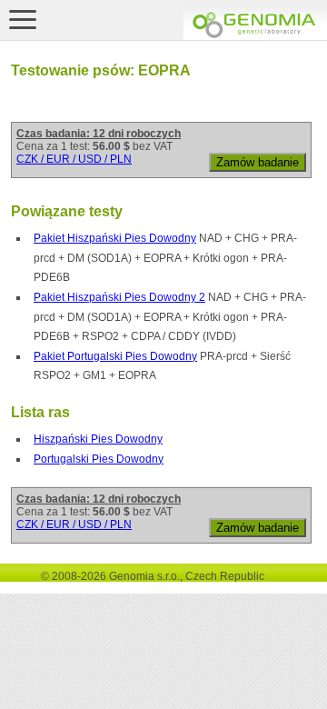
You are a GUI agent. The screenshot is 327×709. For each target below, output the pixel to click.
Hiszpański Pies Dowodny (98, 439)
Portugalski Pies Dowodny (99, 459)
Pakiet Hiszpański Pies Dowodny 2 (119, 297)
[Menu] (22, 19)
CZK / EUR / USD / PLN (74, 159)
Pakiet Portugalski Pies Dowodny (115, 356)
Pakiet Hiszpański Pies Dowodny (115, 238)
